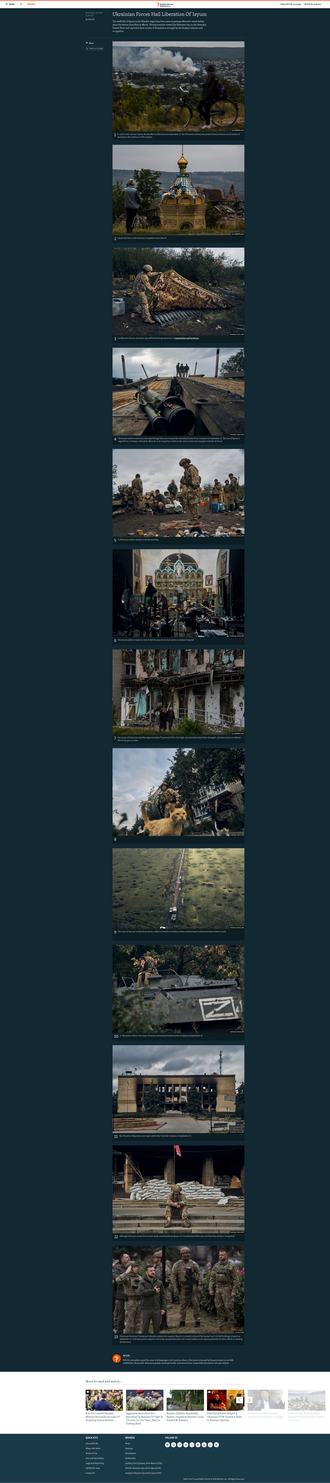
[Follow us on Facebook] (198, 1444)
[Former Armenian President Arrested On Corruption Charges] (266, 1400)
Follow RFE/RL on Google (290, 4)
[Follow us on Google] (185, 1444)
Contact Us (90, 1473)
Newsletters (130, 1453)
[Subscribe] (216, 1444)
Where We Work (93, 1449)
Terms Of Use (91, 1453)
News (127, 1444)
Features (129, 1449)
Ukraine (31, 4)
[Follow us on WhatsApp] (210, 1444)
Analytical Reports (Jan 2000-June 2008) (143, 1473)
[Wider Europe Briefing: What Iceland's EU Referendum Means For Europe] (306, 1400)
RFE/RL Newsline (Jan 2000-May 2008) (143, 1468)
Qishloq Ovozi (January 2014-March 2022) (143, 1463)
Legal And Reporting (95, 1463)
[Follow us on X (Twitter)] (191, 1444)
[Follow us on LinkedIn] (204, 1444)
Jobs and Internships (95, 1458)
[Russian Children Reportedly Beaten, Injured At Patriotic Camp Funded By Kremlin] (185, 1400)
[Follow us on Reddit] (173, 1444)
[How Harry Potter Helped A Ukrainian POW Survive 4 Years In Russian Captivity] (225, 1400)
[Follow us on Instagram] (179, 1444)
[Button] (89, 43)
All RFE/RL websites (312, 4)
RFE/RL (91, 20)
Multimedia (130, 1458)
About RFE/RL (92, 1444)
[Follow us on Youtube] (167, 1444)
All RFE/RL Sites (93, 1468)
